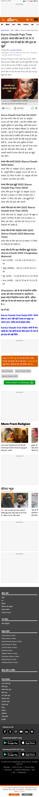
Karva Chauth (7, 371)
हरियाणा (4, 710)
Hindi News (5, 30)
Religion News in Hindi (9, 653)
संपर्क (3, 597)
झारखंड (4, 719)
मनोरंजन (25, 25)
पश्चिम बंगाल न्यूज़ (6, 689)
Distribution (22, 772)
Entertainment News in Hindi (12, 641)
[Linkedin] (26, 731)
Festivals (31, 361)
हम (2, 600)
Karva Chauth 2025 (23, 371)
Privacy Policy (30, 767)
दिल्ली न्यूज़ (4, 686)
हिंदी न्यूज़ (13, 358)
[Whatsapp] (32, 108)
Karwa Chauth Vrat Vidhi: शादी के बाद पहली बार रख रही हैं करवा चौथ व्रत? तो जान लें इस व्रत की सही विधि (19, 331)
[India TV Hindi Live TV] (36, 19)
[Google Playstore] (11, 742)
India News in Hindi (8, 635)
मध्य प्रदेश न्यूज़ (6, 695)
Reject (27, 794)
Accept (14, 794)
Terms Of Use (17, 767)
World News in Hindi (9, 638)
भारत (13, 25)
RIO (14, 772)
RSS (33, 770)
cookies (21, 791)
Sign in (36, 1)
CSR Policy (8, 770)
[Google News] (6, 108)
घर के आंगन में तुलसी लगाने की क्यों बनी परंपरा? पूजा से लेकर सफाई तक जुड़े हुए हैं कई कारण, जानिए (14, 447)
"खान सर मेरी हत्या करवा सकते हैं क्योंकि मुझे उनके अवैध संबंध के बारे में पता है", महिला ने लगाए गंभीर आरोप (13, 512)
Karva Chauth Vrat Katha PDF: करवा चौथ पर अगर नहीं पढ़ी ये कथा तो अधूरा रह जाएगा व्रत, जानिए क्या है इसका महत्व (19, 318)
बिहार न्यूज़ (4, 692)
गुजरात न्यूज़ (5, 704)
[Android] (25, 1)
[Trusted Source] (18, 108)
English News (6, 612)
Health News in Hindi (9, 659)
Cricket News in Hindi (9, 647)
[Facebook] (5, 731)
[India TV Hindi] (12, 19)
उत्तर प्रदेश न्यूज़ (6, 683)
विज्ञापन (4, 603)
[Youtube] (21, 731)
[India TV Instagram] (16, 731)
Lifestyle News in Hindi (10, 662)
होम (2, 25)
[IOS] (24, 1)
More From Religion (15, 424)
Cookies (4, 787)
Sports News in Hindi (9, 644)
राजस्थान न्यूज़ (5, 701)
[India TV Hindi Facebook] (28, 1)
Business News (7, 650)
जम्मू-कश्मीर (5, 716)
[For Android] (11, 754)
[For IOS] (28, 754)
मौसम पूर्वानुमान (6, 623)
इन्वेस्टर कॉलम (5, 609)
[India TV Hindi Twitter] (30, 1)
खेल (32, 25)
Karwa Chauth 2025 (9, 376)
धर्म (12, 30)
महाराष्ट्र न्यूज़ (5, 698)
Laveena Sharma (16, 50)
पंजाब (3, 707)
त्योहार (17, 30)
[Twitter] (10, 731)
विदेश (19, 25)
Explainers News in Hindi (10, 656)
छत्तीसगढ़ (4, 713)
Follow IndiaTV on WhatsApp (17, 382)
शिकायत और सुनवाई (7, 606)
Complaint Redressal (22, 770)
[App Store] (28, 742)
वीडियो (7, 25)
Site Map (6, 767)
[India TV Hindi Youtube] (31, 1)
